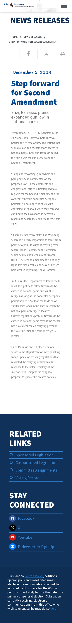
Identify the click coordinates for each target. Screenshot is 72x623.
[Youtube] (12, 537)
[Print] (63, 54)
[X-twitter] (12, 527)
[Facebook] (12, 518)
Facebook (26, 518)
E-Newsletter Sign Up (36, 546)
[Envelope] (12, 546)
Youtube (25, 537)
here (53, 608)
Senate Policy (34, 576)
